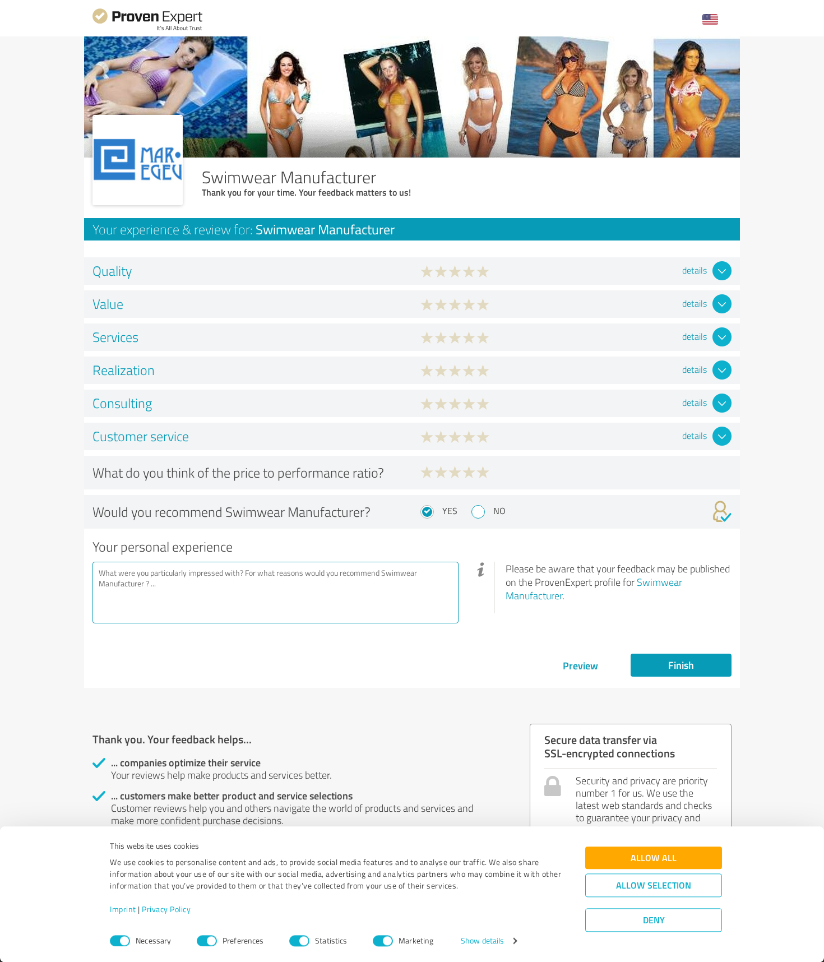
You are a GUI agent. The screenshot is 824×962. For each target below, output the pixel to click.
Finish (681, 665)
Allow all (654, 858)
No (499, 511)
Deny (654, 920)
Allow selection (653, 885)
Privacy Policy (166, 909)
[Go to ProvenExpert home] (147, 29)
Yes (449, 511)
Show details (482, 941)
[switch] (207, 940)
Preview (580, 665)
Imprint (123, 909)
